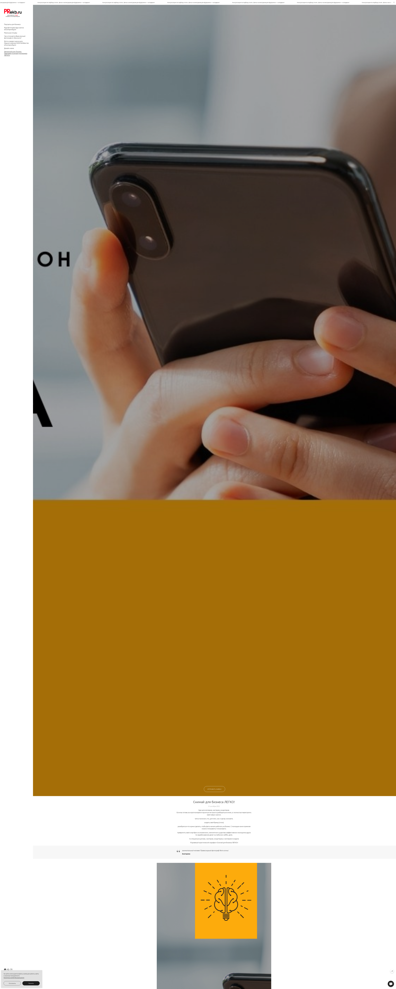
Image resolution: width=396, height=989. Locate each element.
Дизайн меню (9, 48)
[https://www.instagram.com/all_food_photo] (11, 969)
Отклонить (12, 983)
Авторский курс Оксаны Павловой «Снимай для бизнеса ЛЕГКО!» (15, 53)
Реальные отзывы (10, 33)
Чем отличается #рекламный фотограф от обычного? (14, 37)
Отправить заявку (214, 789)
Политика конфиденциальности (14, 978)
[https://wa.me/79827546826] (8, 969)
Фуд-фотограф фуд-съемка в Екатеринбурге (14, 28)
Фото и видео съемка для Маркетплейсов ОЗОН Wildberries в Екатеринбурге (16, 43)
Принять (31, 983)
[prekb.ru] (13, 13)
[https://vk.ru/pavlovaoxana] (5, 969)
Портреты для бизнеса (12, 24)
